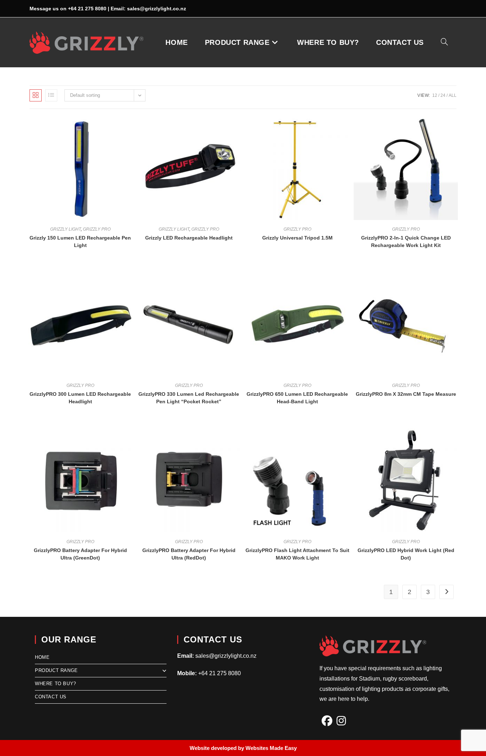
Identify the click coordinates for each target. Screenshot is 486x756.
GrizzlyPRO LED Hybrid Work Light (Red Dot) (406, 554)
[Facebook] (327, 721)
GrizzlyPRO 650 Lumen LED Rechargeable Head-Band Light (297, 397)
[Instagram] (341, 721)
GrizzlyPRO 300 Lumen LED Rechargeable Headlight (80, 397)
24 (442, 95)
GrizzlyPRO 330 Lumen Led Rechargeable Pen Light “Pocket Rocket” (188, 397)
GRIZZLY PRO (97, 229)
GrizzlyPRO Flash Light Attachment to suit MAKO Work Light (297, 554)
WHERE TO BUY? (55, 683)
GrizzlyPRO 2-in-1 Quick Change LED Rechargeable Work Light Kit (406, 241)
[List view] (51, 95)
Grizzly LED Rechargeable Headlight (189, 238)
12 (434, 95)
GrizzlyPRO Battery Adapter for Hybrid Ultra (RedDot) (189, 554)
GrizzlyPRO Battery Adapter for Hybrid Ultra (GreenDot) (80, 554)
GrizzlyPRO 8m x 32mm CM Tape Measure (406, 394)
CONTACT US (51, 696)
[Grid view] (36, 95)
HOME (42, 657)
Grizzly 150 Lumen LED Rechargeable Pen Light (80, 241)
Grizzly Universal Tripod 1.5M (297, 238)
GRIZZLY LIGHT (65, 229)
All (452, 95)
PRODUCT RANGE (56, 670)
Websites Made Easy (271, 748)
